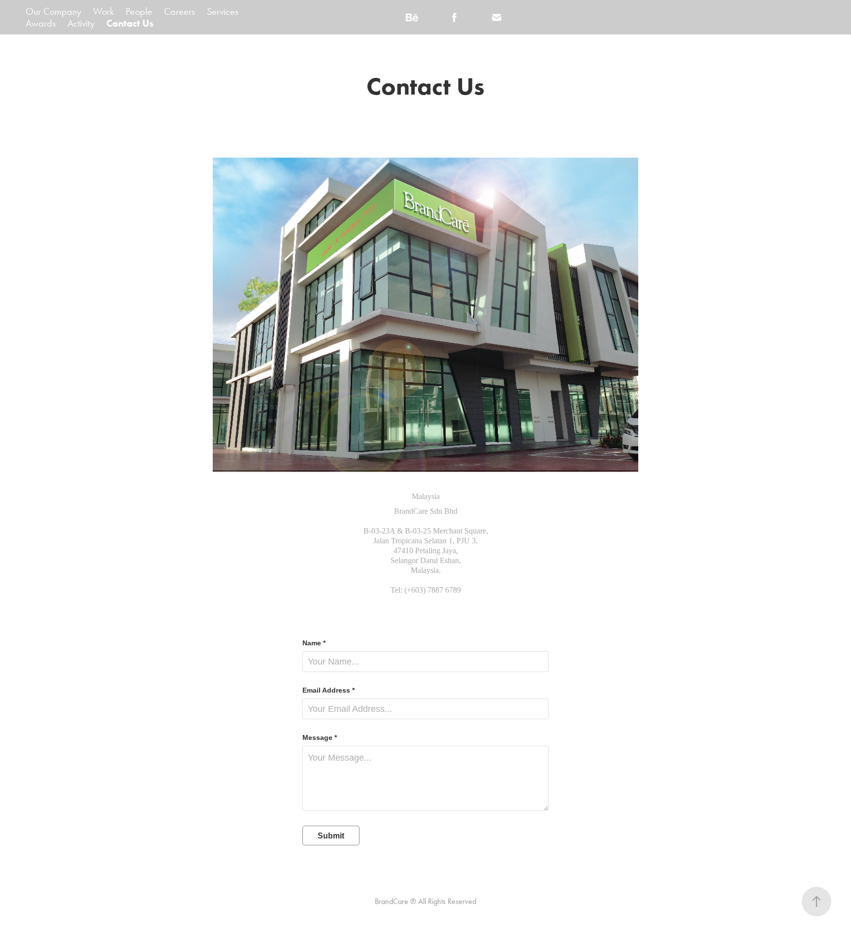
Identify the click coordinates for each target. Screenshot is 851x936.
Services (222, 11)
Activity (81, 23)
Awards (41, 23)
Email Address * (328, 690)
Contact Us (130, 23)
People (139, 11)
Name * (314, 642)
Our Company (53, 11)
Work (103, 11)
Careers (179, 11)
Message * (319, 737)
